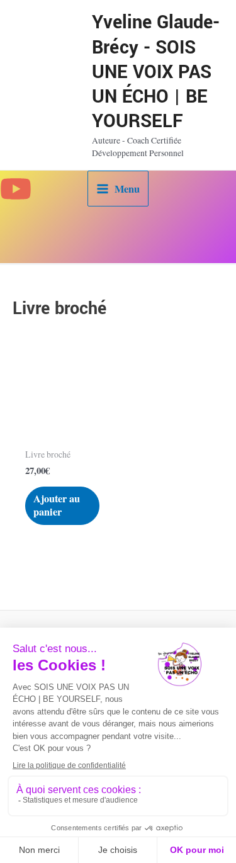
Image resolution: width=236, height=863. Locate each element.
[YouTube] (15, 189)
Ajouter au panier (56, 505)
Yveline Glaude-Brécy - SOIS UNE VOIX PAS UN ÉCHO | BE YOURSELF (156, 71)
